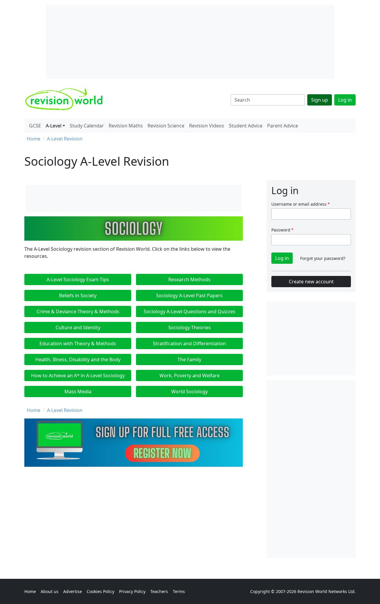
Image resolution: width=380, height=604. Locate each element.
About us (49, 591)
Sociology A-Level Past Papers (189, 295)
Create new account (311, 281)
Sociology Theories (189, 327)
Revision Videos (206, 125)
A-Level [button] (53, 125)
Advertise (72, 591)
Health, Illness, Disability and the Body (78, 359)
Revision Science (166, 125)
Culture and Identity (78, 327)
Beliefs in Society (77, 295)
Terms (179, 591)
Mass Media (77, 391)
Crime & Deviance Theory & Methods (78, 311)
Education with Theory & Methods (77, 343)
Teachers (159, 591)
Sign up (319, 100)
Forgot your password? (322, 258)
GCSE (35, 125)
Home (33, 138)
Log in (345, 100)
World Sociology (189, 391)
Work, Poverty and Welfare (189, 375)
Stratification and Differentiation (189, 343)
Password (280, 230)
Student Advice (245, 125)
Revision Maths (126, 125)
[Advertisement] (311, 469)
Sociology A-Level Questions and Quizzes (189, 311)
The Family (189, 359)
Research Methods (189, 279)
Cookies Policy (100, 591)
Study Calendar (87, 125)
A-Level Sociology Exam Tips (78, 279)
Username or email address (299, 204)
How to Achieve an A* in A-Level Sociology (78, 375)
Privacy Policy (132, 591)
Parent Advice (282, 125)
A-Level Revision (65, 138)
